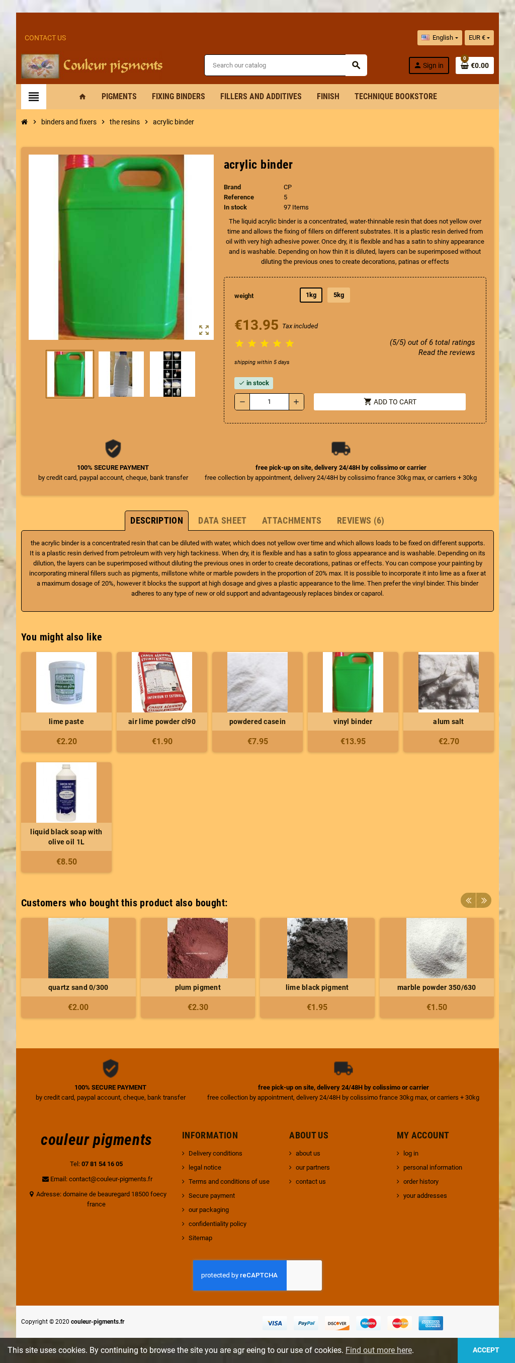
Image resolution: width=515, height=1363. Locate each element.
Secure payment (212, 1195)
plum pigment (198, 987)
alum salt (448, 722)
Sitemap (200, 1238)
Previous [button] (468, 900)
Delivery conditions (215, 1153)
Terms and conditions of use (229, 1181)
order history (421, 1181)
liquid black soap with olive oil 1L (66, 837)
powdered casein (257, 722)
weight (243, 296)
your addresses (425, 1195)
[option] (78, 968)
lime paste (66, 722)
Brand (232, 187)
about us (308, 1153)
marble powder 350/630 (436, 987)
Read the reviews (446, 352)
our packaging (209, 1209)
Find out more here (379, 1350)
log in (410, 1153)
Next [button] (483, 900)
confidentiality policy (217, 1224)
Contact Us (45, 38)
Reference (239, 197)
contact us (311, 1181)
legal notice (205, 1167)
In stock (235, 207)
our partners (313, 1167)
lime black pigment (317, 987)
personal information (432, 1167)
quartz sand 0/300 (78, 987)
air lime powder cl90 (162, 722)
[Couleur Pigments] (92, 64)
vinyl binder (352, 722)
